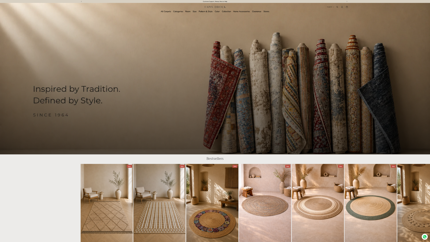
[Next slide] (346, 209)
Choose (342, 239)
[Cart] (346, 6)
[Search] (337, 6)
